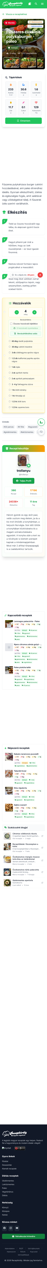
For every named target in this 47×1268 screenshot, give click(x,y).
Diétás (4, 1195)
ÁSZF (21, 1248)
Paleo (4, 1188)
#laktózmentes (27, 432)
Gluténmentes (8, 1181)
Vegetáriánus (7, 1192)
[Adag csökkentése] (17, 312)
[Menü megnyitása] (42, 4)
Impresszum (11, 1252)
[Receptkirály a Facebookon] (4, 1228)
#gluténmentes (10, 432)
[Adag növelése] (34, 312)
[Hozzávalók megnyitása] (41, 422)
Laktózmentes (8, 1184)
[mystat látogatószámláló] (7, 1148)
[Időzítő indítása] (40, 275)
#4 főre (21, 427)
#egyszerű (32, 427)
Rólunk (22, 1252)
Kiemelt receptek (9, 1168)
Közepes (5, 1211)
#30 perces (9, 427)
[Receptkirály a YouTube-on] (17, 1228)
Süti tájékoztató (34, 1248)
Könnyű (5, 1207)
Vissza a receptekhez (16, 14)
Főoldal (5, 1161)
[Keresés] (36, 4)
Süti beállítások (23, 1255)
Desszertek (7, 1165)
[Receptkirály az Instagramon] (10, 1228)
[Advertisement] (23, 154)
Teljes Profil (25, 480)
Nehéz (5, 1215)
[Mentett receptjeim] (29, 4)
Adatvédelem (9, 1248)
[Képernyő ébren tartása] (41, 431)
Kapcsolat (33, 1252)
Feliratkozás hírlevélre (25, 1236)
